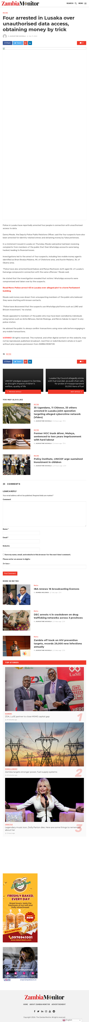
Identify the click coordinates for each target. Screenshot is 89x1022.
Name (6, 529)
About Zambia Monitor (40, 1004)
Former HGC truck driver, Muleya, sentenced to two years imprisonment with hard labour (57, 436)
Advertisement (59, 1004)
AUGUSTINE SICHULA (18, 36)
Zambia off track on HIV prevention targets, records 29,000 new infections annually (58, 643)
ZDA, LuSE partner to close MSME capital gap (27, 716)
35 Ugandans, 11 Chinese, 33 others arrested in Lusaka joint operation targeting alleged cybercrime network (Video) (57, 412)
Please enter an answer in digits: (16, 559)
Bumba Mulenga (42, 592)
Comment (7, 499)
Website (6, 546)
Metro (5, 12)
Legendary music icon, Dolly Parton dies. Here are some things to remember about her (43, 828)
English (68, 1020)
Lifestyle (9, 824)
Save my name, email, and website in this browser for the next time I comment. (38, 555)
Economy (8, 713)
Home (25, 1004)
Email (5, 538)
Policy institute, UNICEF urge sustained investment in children (58, 460)
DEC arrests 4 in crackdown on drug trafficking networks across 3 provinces (58, 616)
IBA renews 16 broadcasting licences (56, 588)
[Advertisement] (44, 853)
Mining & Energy (11, 769)
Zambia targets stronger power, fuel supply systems (31, 772)
